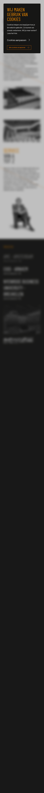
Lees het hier (12, 33)
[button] (6, 319)
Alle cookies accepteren (17, 47)
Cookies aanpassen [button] (16, 40)
